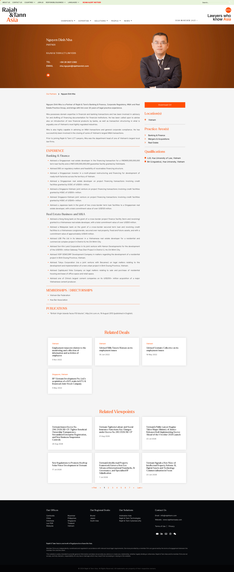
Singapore (72, 521)
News (127, 21)
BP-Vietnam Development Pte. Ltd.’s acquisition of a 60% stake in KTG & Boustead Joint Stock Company (69, 381)
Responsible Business (54, 2)
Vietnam (71, 526)
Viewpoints (67, 21)
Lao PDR (49, 523)
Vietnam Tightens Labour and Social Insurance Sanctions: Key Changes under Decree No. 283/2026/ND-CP (116, 429)
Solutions (100, 21)
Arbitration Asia (125, 516)
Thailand (71, 523)
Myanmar (71, 516)
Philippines (72, 518)
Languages (72, 2)
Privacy (171, 526)
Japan (92, 518)
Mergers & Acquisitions (158, 139)
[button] (165, 105)
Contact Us (17, 2)
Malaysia (49, 526)
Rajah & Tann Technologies (130, 518)
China (48, 518)
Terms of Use (160, 526)
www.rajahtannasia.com (172, 520)
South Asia (94, 521)
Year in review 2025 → (186, 20)
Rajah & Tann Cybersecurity (130, 521)
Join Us (40, 2)
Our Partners (51, 94)
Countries (28, 2)
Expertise (84, 21)
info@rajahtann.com (169, 515)
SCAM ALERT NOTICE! (88, 2)
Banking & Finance (156, 135)
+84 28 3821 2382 (61, 62)
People (115, 21)
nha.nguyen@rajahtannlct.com (67, 66)
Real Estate (153, 142)
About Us (6, 2)
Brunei (92, 516)
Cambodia (50, 516)
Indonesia (50, 521)
